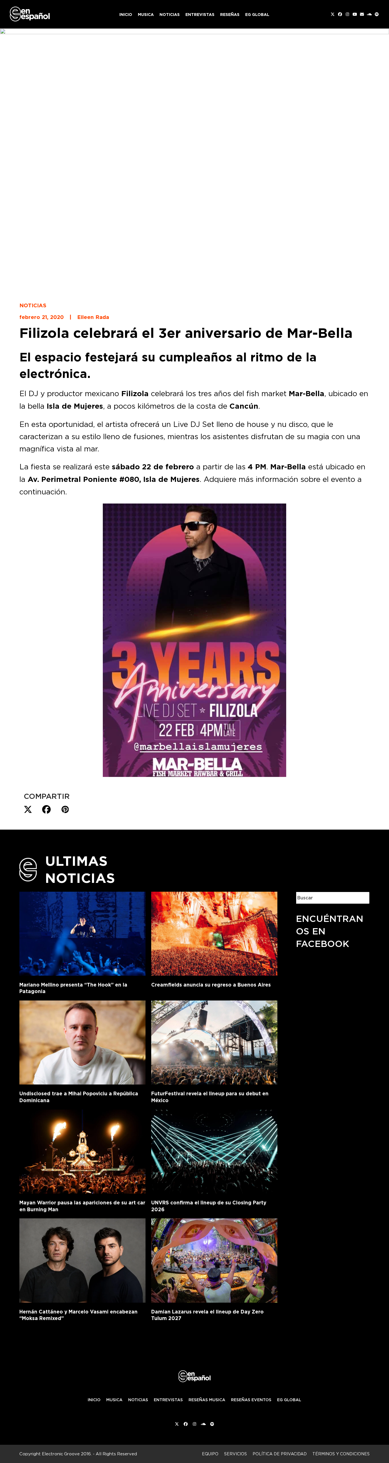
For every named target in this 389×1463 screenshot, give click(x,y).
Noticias (32, 305)
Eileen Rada (93, 317)
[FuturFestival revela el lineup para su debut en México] (214, 1041)
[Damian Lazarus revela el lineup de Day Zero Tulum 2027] (214, 1259)
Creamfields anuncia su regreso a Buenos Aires (211, 984)
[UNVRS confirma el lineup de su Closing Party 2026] (214, 1150)
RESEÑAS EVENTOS (251, 1399)
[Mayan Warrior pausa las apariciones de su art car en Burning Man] (82, 1150)
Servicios (235, 1453)
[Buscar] (361, 898)
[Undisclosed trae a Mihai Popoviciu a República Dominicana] (82, 1041)
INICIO (94, 1399)
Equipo (210, 1453)
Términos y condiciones (341, 1453)
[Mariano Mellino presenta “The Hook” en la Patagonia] (82, 932)
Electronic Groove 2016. (67, 1453)
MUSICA (114, 1399)
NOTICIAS (138, 1399)
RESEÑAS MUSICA (207, 1399)
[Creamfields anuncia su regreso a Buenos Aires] (214, 932)
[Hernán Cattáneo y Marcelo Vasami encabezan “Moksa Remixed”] (82, 1259)
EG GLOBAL (289, 1399)
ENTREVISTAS (168, 1399)
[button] (27, 809)
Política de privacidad (280, 1453)
